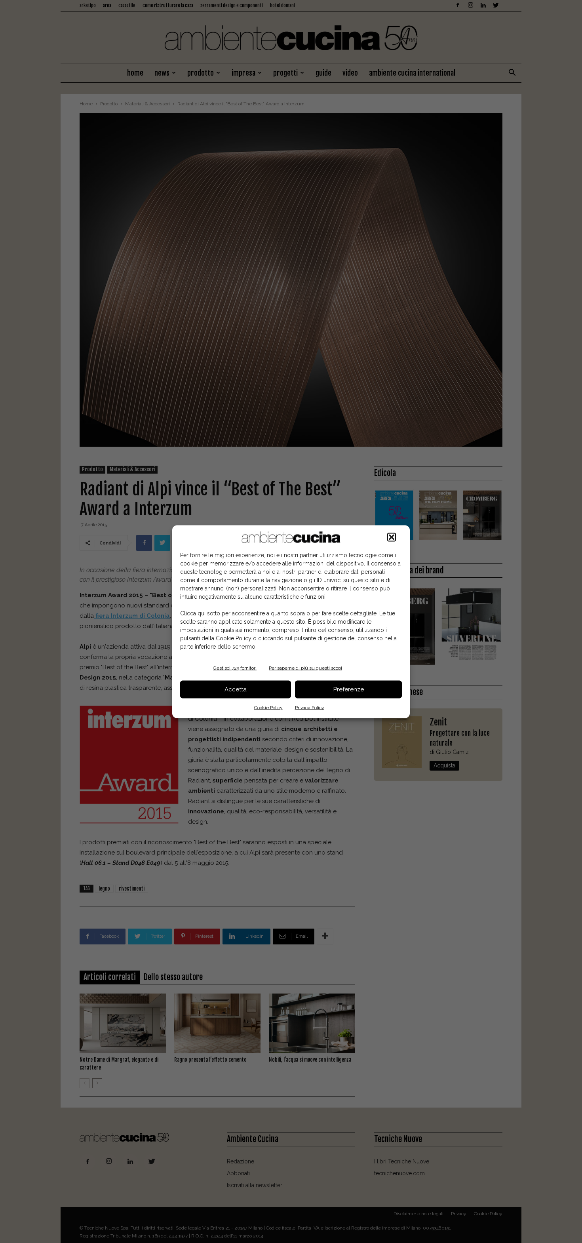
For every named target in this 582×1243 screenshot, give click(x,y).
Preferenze (348, 689)
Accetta (235, 689)
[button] (392, 537)
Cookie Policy (268, 707)
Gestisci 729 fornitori (235, 667)
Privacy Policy (309, 707)
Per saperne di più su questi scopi (305, 667)
